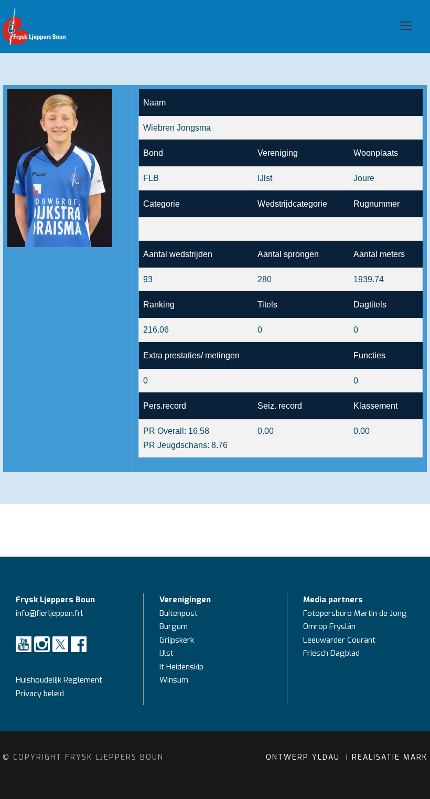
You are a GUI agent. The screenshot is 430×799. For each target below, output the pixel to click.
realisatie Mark (389, 757)
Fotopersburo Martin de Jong (355, 613)
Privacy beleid (40, 693)
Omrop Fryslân (330, 626)
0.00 (361, 431)
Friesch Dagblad (332, 653)
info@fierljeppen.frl (49, 613)
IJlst (166, 653)
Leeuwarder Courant (340, 640)
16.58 (198, 431)
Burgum (173, 626)
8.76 (219, 445)
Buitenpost (178, 613)
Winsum (173, 680)
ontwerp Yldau (304, 757)
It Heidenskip (181, 667)
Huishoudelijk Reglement (60, 680)
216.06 (156, 329)
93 (148, 279)
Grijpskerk (176, 640)
